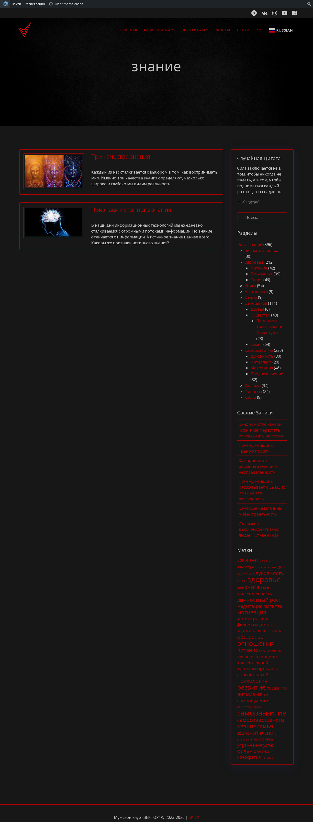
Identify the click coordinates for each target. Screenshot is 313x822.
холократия (249, 757)
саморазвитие (261, 713)
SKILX (194, 817)
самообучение (253, 700)
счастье (243, 739)
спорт (271, 732)
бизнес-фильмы (265, 567)
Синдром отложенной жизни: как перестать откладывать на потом (261, 430)
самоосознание (249, 707)
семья (265, 726)
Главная (128, 29)
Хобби (250, 397)
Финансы (253, 391)
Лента (243, 29)
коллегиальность (254, 594)
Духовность (261, 356)
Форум (223, 29)
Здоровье (254, 262)
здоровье (264, 579)
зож (240, 588)
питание (247, 650)
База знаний (157, 29)
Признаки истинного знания (131, 209)
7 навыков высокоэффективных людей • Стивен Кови (259, 529)
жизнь (241, 581)
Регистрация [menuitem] (35, 4)
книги (264, 588)
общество (250, 637)
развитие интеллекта (262, 691)
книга (252, 586)
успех (268, 745)
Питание (258, 268)
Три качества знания (120, 156)
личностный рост (259, 599)
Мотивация (261, 368)
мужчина (265, 624)
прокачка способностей (258, 671)
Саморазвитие (259, 350)
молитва (273, 606)
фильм (245, 751)
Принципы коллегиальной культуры (269, 326)
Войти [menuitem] (16, 4)
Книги (250, 285)
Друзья (257, 309)
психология (252, 680)
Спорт (256, 279)
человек (267, 757)
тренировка (261, 739)
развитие (251, 687)
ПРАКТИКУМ (193, 29)
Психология (261, 274)
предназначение (270, 651)
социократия (250, 733)
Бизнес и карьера (261, 250)
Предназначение (266, 373)
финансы (262, 751)
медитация (250, 606)
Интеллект (260, 362)
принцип (246, 656)
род (265, 694)
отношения (256, 643)
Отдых (251, 297)
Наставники (256, 291)
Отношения (256, 303)
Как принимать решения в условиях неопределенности (258, 466)
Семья (256, 344)
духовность (269, 573)
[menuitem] (5, 4)
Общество (260, 315)
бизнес (251, 560)
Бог (240, 560)
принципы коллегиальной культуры (257, 662)
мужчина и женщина (260, 631)
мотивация (251, 612)
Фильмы (253, 385)
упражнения (249, 745)
